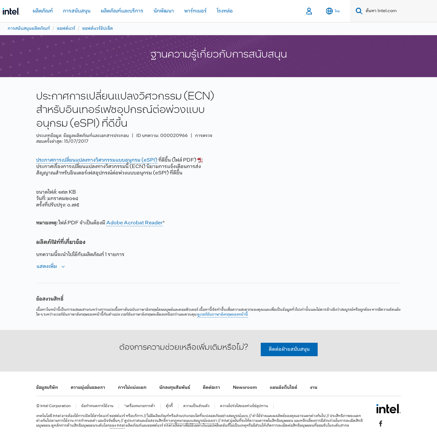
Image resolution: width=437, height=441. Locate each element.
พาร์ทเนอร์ (195, 11)
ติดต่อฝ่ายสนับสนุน (289, 349)
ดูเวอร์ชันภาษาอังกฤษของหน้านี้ (222, 314)
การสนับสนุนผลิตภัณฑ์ (29, 29)
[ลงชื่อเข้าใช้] (309, 11)
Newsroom (245, 388)
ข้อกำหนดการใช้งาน (97, 406)
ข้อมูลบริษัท (47, 388)
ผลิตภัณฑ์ (43, 11)
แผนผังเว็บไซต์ (283, 388)
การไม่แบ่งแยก (132, 388)
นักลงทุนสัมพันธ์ (174, 388)
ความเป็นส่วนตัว (196, 406)
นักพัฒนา (164, 11)
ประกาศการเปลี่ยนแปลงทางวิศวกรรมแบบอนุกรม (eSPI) (96, 160)
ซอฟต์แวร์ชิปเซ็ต (97, 29)
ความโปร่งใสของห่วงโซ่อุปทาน (244, 406)
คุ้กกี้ (169, 406)
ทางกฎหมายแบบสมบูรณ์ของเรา (191, 420)
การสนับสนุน (77, 11)
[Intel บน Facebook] (380, 423)
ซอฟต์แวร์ (66, 29)
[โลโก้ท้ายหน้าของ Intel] (388, 408)
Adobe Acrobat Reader (134, 223)
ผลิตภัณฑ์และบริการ (122, 11)
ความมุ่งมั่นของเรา (88, 388)
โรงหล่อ (225, 11)
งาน (313, 388)
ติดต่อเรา (211, 388)
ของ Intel (117, 425)
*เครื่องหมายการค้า (139, 406)
